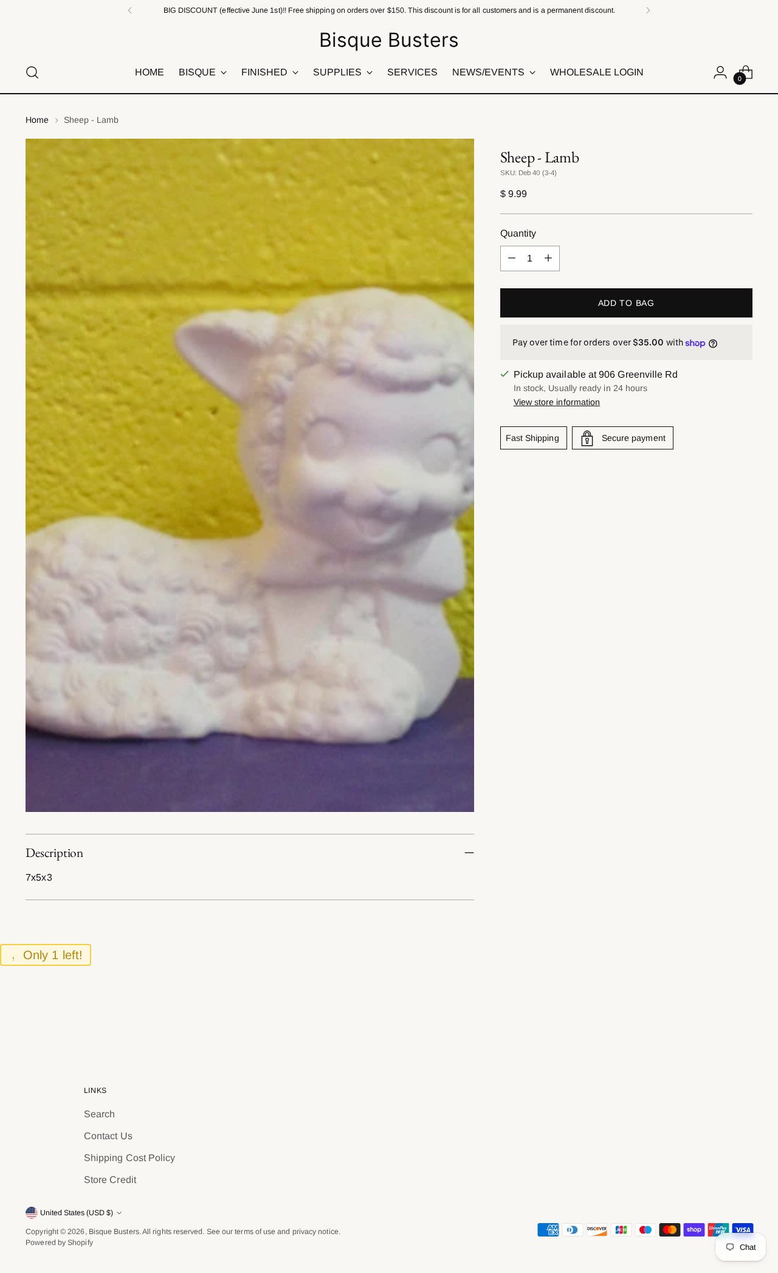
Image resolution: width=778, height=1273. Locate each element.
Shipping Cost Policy (130, 1158)
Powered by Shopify (59, 1242)
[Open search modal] (32, 72)
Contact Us (108, 1136)
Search (99, 1114)
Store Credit (110, 1179)
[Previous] (130, 10)
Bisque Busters (114, 1231)
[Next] (648, 10)
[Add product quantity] (548, 258)
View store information (557, 403)
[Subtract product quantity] (512, 258)
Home (37, 120)
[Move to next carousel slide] (742, 1016)
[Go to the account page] (720, 72)
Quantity (518, 233)
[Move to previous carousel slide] (714, 1017)
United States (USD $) (76, 1213)
